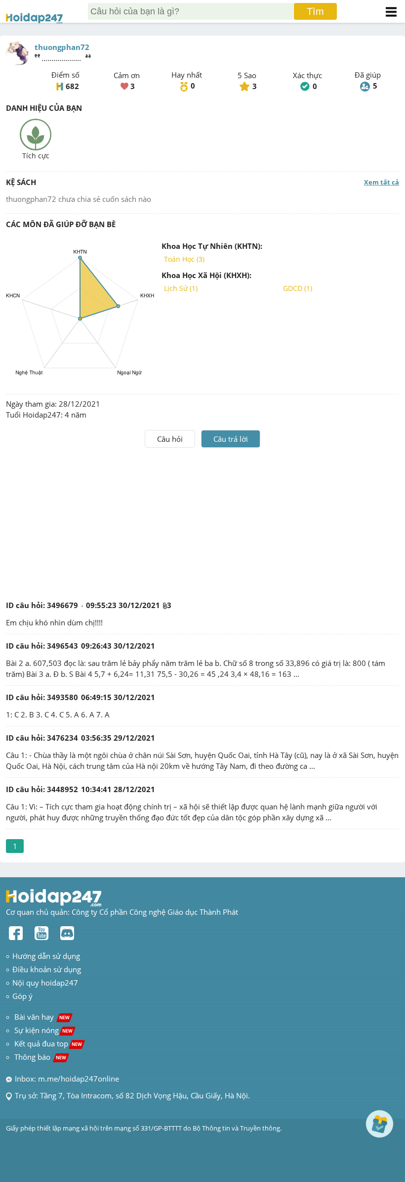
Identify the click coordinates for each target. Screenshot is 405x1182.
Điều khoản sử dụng (46, 969)
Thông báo (40, 1057)
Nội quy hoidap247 (45, 983)
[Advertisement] (202, 522)
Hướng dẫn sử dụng (46, 956)
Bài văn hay (41, 1017)
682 (72, 86)
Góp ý (22, 996)
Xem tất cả (381, 182)
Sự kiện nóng (43, 1030)
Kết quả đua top (48, 1043)
